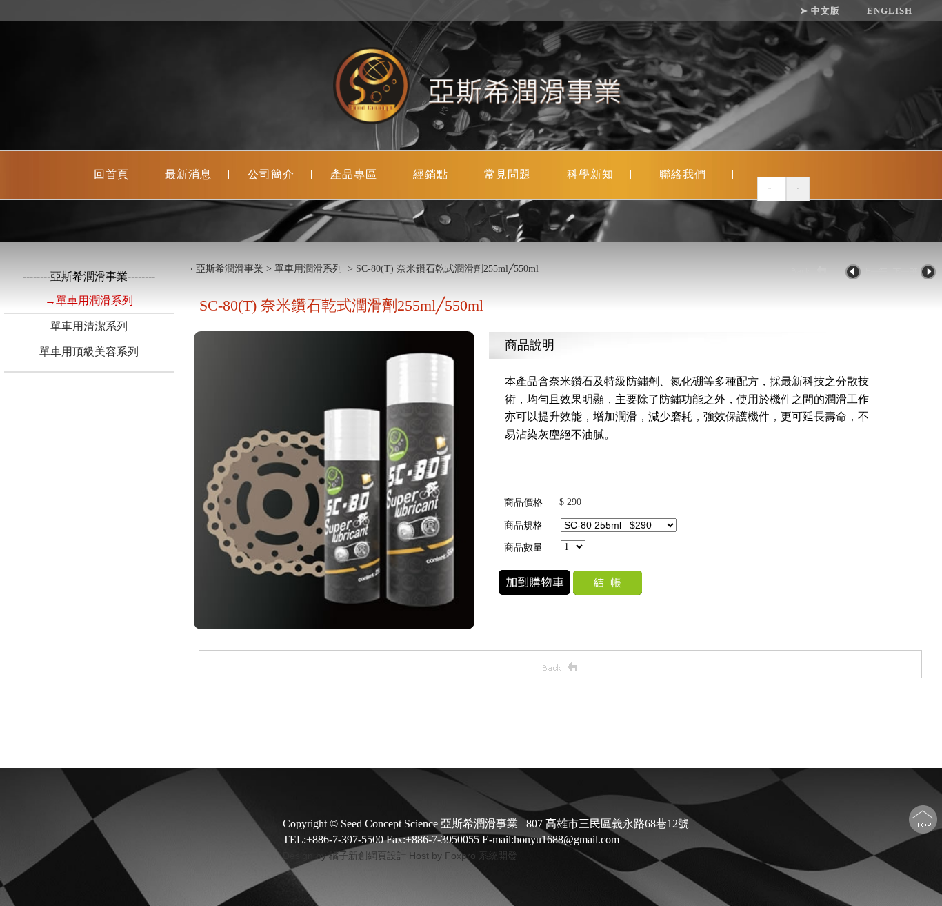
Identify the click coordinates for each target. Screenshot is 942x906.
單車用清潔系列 (89, 326)
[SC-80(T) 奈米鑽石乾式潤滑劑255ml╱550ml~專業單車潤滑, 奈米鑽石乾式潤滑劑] (334, 626)
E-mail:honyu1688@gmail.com (550, 839)
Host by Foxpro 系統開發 (463, 855)
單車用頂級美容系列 (89, 351)
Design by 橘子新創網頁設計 (346, 855)
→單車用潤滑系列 (89, 300)
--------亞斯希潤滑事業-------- (89, 276)
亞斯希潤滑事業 (229, 269)
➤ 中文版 (820, 11)
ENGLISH (889, 11)
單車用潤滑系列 (309, 269)
